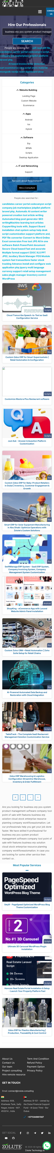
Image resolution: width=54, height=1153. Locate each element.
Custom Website (28, 100)
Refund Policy (34, 1062)
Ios (28, 124)
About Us (7, 1058)
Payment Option (36, 1066)
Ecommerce (28, 105)
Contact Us (8, 1062)
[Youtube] (16, 5)
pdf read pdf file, (41, 47)
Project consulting (12, 1070)
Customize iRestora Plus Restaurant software (27, 399)
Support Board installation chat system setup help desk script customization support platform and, (26, 230)
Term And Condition (38, 1058)
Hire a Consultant (27, 188)
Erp (28, 143)
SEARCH (27, 41)
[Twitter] (4, 5)
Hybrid (29, 129)
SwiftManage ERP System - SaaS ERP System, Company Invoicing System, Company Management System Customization (27, 569)
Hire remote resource (13, 1074)
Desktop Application (28, 157)
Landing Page (28, 96)
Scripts (28, 153)
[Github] (21, 5)
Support (29, 172)
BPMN (29, 148)
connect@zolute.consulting (21, 1091)
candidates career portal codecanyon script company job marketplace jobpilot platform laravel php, (24, 55)
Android (28, 119)
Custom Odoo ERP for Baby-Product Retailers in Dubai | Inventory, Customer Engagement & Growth (27, 486)
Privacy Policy (34, 1070)
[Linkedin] (10, 5)
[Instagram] (27, 1133)
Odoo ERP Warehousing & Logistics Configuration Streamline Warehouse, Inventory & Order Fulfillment (27, 779)
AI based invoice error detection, (27, 63)
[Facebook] (20, 1133)
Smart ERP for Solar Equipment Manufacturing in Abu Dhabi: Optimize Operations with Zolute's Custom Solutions (27, 527)
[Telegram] (34, 1133)
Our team (7, 1066)
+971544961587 (36, 1117)
